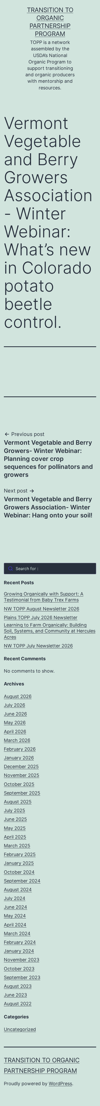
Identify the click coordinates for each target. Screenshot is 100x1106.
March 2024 (17, 933)
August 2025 (18, 801)
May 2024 (15, 915)
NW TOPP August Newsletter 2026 (41, 608)
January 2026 (19, 757)
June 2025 (15, 819)
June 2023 (15, 995)
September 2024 (22, 881)
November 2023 (21, 959)
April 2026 (15, 731)
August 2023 (18, 986)
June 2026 (15, 714)
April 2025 (15, 837)
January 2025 (19, 863)
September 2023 (22, 977)
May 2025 (15, 828)
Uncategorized (20, 1029)
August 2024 (18, 889)
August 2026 (18, 696)
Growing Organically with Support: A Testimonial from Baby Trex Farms (43, 596)
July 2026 (14, 705)
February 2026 (20, 749)
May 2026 (15, 722)
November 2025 (21, 775)
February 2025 (20, 854)
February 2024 (20, 942)
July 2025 (14, 810)
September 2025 (22, 793)
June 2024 (15, 907)
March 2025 (17, 845)
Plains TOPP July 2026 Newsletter (40, 617)
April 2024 (15, 924)
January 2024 (19, 951)
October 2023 (19, 968)
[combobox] (50, 568)
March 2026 (17, 740)
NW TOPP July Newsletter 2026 (38, 645)
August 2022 (18, 1003)
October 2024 (19, 872)
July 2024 (14, 898)
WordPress (60, 1083)
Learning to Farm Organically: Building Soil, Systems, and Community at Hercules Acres (49, 631)
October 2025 (19, 784)
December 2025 (21, 766)
